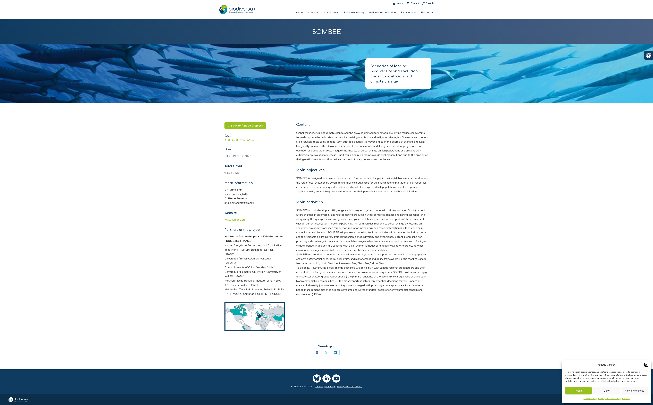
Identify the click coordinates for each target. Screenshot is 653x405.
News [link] (400, 3)
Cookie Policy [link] (590, 398)
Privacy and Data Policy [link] (609, 398)
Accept (578, 390)
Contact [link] (626, 398)
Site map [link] (330, 386)
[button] (646, 364)
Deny (607, 390)
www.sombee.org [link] (235, 220)
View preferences (634, 390)
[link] (648, 55)
